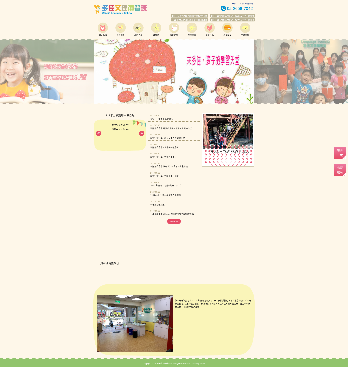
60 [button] (251, 156)
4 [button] (218, 146)
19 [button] (231, 148)
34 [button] (243, 151)
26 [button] (210, 151)
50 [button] (210, 156)
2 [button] (210, 146)
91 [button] (237, 165)
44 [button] (235, 154)
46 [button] (243, 154)
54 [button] (226, 156)
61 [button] (206, 159)
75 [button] (214, 162)
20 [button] (235, 148)
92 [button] (241, 165)
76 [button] (218, 162)
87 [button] (220, 165)
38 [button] (210, 154)
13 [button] (206, 148)
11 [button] (247, 146)
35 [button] (247, 151)
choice (202, 363)
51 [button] (214, 156)
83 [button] (247, 162)
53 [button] (222, 156)
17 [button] (222, 148)
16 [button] (218, 148)
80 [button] (235, 162)
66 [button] (226, 159)
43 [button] (231, 154)
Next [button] (250, 72)
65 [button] (222, 159)
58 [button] (243, 156)
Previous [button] (98, 72)
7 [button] (231, 146)
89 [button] (228, 165)
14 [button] (210, 148)
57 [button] (239, 156)
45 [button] (239, 154)
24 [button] (251, 148)
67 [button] (231, 159)
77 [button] (222, 162)
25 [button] (206, 151)
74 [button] (210, 162)
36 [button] (251, 151)
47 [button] (247, 154)
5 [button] (222, 146)
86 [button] (216, 165)
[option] (174, 71)
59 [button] (247, 156)
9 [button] (239, 146)
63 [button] (214, 159)
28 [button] (218, 151)
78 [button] (226, 162)
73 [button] (206, 162)
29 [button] (222, 151)
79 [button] (231, 162)
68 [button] (235, 159)
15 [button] (214, 148)
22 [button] (243, 148)
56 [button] (235, 156)
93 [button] (245, 165)
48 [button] (251, 154)
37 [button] (206, 154)
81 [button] (239, 162)
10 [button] (243, 146)
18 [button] (226, 148)
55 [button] (231, 156)
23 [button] (247, 148)
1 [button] (206, 146)
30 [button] (226, 151)
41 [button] (222, 154)
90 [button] (233, 165)
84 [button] (251, 162)
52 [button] (218, 156)
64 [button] (218, 159)
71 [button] (247, 159)
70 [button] (243, 159)
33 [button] (239, 151)
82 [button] (243, 162)
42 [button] (226, 154)
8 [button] (235, 146)
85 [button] (212, 165)
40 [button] (218, 154)
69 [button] (239, 159)
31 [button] (231, 151)
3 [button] (214, 146)
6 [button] (226, 146)
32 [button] (235, 151)
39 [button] (214, 154)
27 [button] (214, 151)
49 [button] (206, 156)
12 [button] (251, 146)
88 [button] (224, 165)
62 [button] (210, 159)
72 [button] (251, 159)
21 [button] (239, 148)
